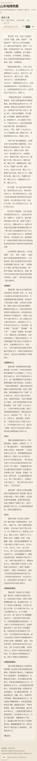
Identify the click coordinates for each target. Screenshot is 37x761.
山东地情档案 (9, 6)
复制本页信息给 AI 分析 (11, 27)
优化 (28, 27)
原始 (33, 27)
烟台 (2, 20)
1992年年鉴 (20, 20)
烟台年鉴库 (10, 20)
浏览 (4, 757)
